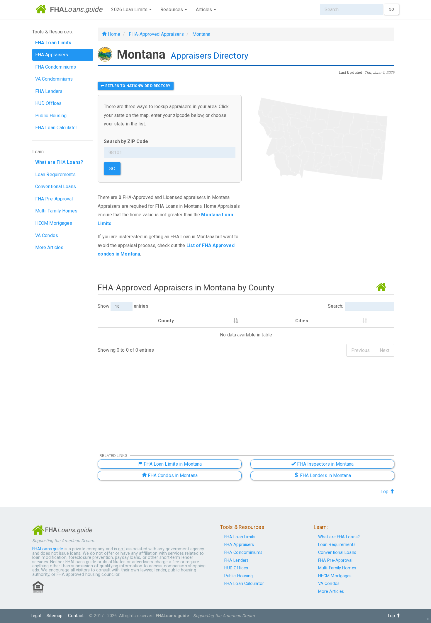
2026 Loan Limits (130, 9)
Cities (301, 321)
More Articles (49, 247)
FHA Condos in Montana (172, 475)
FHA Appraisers (51, 54)
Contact (76, 615)
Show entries (123, 306)
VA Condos (46, 235)
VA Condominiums (54, 79)
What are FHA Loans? (339, 537)
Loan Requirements (55, 174)
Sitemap (55, 615)
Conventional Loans (55, 186)
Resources (172, 9)
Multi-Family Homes (56, 211)
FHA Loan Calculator (56, 127)
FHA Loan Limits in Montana (172, 464)
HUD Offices (48, 103)
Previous (360, 350)
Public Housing (51, 115)
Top (385, 491)
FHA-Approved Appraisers (156, 34)
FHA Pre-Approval (54, 199)
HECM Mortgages (53, 223)
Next (384, 350)
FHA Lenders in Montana (324, 475)
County (166, 321)
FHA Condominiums (55, 67)
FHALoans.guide (47, 549)
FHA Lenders (48, 91)
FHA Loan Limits (240, 537)
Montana (201, 34)
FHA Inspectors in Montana (325, 464)
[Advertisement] (322, 234)
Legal (36, 615)
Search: (335, 306)
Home (113, 34)
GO (112, 168)
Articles (204, 9)
